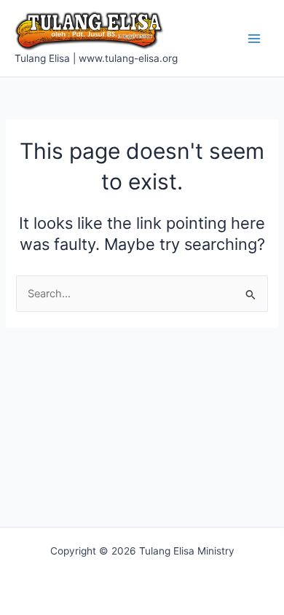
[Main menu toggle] (254, 38)
